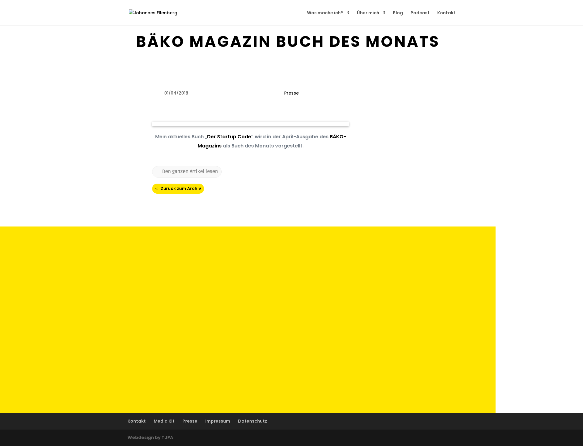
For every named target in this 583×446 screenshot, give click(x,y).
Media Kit (164, 421)
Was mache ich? (325, 13)
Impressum (217, 421)
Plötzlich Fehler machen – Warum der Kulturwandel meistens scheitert (188, 308)
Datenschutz (252, 421)
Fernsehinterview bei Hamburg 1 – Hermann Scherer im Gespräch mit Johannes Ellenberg (214, 259)
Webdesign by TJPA (150, 437)
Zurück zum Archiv (181, 188)
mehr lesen (109, 272)
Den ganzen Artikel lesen (190, 171)
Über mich (368, 13)
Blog (398, 13)
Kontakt (446, 13)
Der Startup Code (229, 136)
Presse (291, 93)
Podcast (420, 13)
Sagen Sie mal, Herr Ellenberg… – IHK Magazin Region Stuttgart (177, 356)
